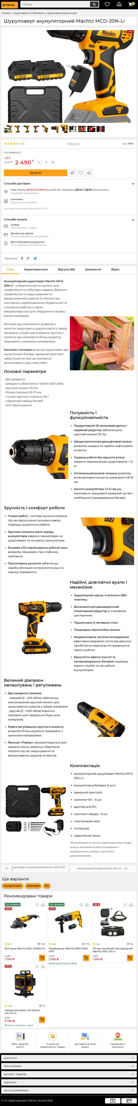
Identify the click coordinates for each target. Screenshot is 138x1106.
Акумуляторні (13, 885)
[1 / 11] (69, 76)
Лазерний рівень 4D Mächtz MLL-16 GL (22, 1012)
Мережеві (33, 885)
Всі (47, 885)
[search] (94, 4)
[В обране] (80, 172)
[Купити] (42, 958)
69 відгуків (73, 143)
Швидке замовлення (72, 172)
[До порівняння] (89, 172)
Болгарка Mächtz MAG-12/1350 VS (25, 948)
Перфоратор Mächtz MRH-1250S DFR (68, 950)
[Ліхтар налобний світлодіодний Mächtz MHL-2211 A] (113, 922)
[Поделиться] (21, 258)
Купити (35, 173)
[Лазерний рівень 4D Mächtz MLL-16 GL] (25, 984)
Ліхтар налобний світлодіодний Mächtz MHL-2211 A (113, 950)
